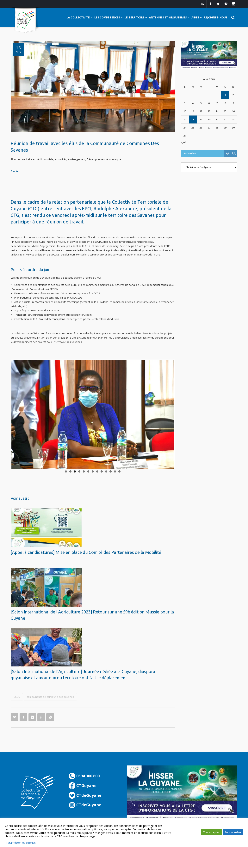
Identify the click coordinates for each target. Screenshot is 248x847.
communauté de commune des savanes (50, 696)
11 (110, 471)
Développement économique (104, 159)
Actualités (60, 159)
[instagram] (233, 4)
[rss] (202, 4)
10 (106, 471)
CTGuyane (85, 785)
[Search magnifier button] (234, 153)
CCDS (17, 696)
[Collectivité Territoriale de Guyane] (25, 20)
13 (119, 471)
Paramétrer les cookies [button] (21, 842)
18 (192, 119)
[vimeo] (226, 4)
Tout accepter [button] (211, 832)
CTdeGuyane (88, 795)
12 (115, 471)
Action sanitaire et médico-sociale (33, 159)
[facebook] (210, 4)
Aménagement (76, 159)
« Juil (183, 142)
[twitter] (218, 4)
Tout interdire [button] (233, 832)
